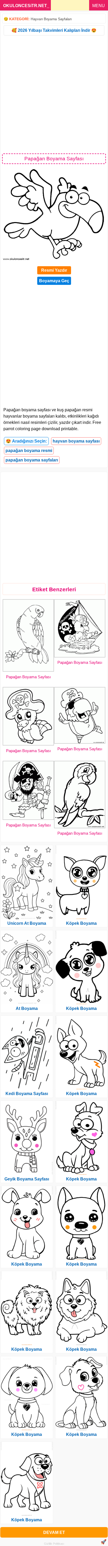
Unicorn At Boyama (26, 923)
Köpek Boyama (26, 1264)
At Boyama (27, 1008)
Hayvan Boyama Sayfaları (51, 19)
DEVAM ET (54, 1532)
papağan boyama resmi (29, 450)
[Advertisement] (54, 94)
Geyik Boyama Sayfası (26, 1179)
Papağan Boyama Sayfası (28, 677)
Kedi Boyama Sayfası (27, 1093)
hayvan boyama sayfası (76, 441)
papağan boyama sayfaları (32, 460)
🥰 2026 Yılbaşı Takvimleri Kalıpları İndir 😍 (54, 30)
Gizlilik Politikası (54, 1543)
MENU (98, 5)
